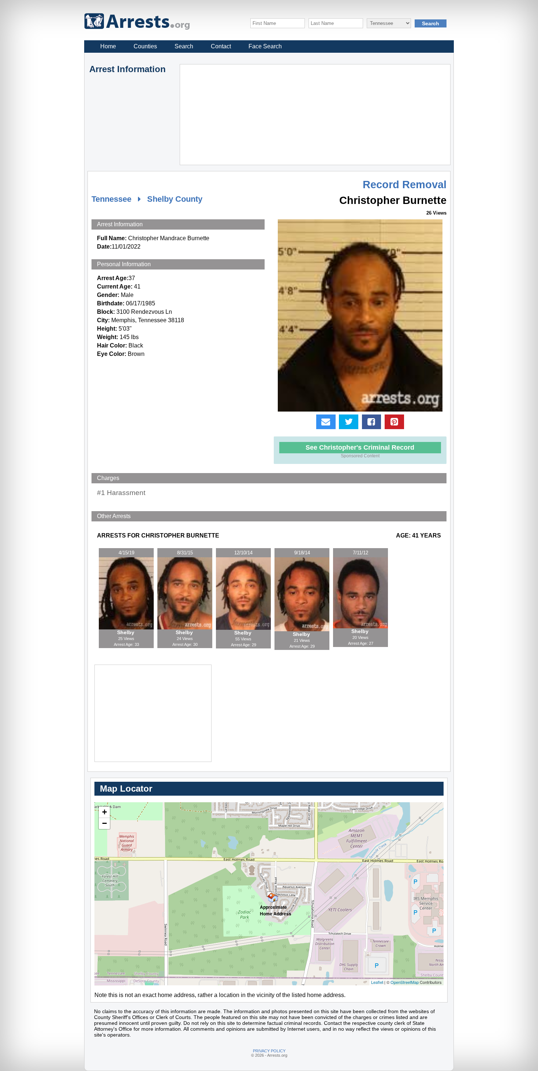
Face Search (265, 46)
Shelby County (174, 199)
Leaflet (377, 982)
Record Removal (405, 184)
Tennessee (111, 199)
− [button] (104, 823)
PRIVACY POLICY (269, 1051)
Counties (145, 46)
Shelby (126, 632)
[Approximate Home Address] (269, 894)
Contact (221, 46)
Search (184, 46)
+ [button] (104, 812)
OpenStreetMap (405, 982)
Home (108, 46)
